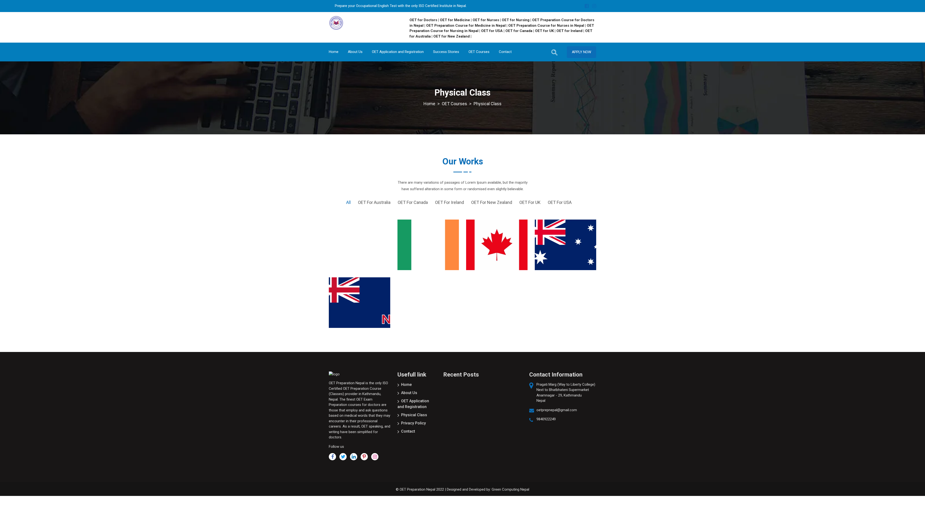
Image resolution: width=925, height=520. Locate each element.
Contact (505, 52)
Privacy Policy (413, 423)
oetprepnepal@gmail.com (556, 410)
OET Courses (479, 52)
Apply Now (581, 52)
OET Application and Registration (398, 52)
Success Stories (446, 52)
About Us (355, 52)
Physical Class (414, 415)
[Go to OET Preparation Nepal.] (429, 103)
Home (333, 52)
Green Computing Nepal (510, 489)
